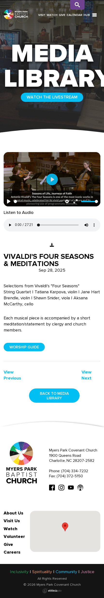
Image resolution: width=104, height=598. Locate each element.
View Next (86, 375)
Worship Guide (24, 347)
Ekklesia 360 (52, 590)
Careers (12, 552)
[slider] (38, 201)
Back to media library (54, 396)
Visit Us (12, 521)
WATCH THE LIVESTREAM (52, 97)
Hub (86, 15)
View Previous (12, 375)
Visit (41, 15)
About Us (13, 513)
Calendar (74, 15)
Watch (52, 15)
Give (62, 15)
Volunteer (14, 536)
